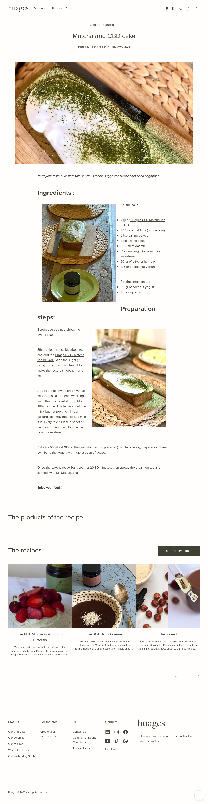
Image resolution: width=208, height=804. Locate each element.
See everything (179, 551)
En (174, 8)
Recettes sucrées (104, 25)
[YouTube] (107, 740)
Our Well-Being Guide (21, 756)
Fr (167, 8)
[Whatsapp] (125, 740)
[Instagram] (116, 731)
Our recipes (15, 744)
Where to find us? (19, 750)
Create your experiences (48, 734)
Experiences (41, 9)
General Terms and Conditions (84, 740)
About (69, 9)
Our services (16, 738)
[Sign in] (189, 8)
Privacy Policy (81, 748)
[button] (181, 8)
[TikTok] (116, 740)
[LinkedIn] (107, 731)
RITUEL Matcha (67, 472)
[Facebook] (125, 731)
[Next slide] (195, 676)
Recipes (57, 9)
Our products (16, 732)
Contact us (79, 732)
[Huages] (151, 724)
